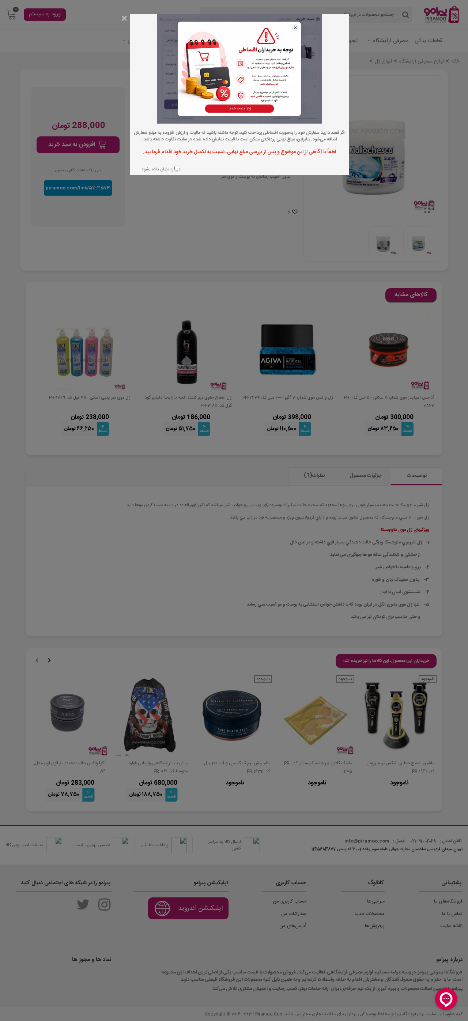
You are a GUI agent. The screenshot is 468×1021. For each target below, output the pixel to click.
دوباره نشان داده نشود (160, 169)
